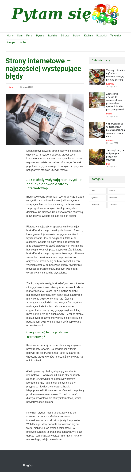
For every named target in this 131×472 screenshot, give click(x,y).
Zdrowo (65, 35)
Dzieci (76, 35)
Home (10, 35)
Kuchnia (88, 35)
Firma (29, 35)
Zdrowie (113, 205)
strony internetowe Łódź (65, 287)
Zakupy (11, 42)
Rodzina (52, 35)
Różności (101, 35)
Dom (20, 35)
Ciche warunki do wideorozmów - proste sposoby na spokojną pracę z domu (115, 129)
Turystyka (115, 35)
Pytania (40, 35)
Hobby (22, 42)
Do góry (28, 465)
